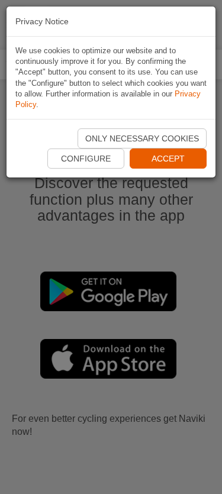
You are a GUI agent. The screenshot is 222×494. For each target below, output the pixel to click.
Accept (168, 158)
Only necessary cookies (142, 138)
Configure (86, 158)
